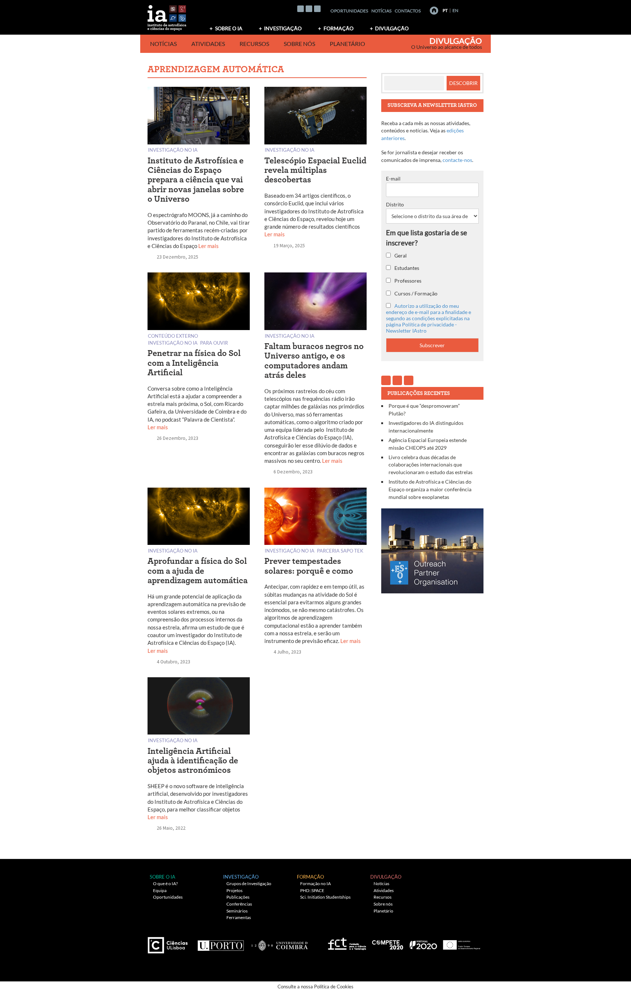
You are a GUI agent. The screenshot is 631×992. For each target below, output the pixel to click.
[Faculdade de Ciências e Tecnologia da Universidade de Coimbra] (279, 943)
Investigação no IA (173, 149)
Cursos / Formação (415, 293)
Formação (338, 28)
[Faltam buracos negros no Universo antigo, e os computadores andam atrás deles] (315, 302)
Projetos (234, 890)
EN (455, 10)
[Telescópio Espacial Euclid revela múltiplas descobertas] (315, 116)
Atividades (208, 43)
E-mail (393, 178)
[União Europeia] (460, 943)
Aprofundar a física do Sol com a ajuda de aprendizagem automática (198, 571)
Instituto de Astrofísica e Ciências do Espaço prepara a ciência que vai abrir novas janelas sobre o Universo (196, 180)
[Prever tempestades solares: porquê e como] (315, 517)
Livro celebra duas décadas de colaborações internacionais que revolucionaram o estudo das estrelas (431, 464)
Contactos (408, 10)
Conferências (239, 904)
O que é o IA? (165, 883)
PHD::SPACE (312, 890)
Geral (400, 255)
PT (445, 10)
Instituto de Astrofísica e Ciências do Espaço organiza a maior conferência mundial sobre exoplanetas (430, 489)
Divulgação (392, 28)
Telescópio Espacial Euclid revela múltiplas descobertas (315, 170)
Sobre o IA (228, 28)
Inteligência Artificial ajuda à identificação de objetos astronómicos (193, 761)
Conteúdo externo (173, 335)
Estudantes (406, 268)
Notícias (381, 10)
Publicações (237, 897)
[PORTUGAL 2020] (423, 943)
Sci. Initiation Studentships (325, 897)
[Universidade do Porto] (220, 943)
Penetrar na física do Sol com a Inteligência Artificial (194, 363)
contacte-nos (457, 160)
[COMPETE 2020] (388, 943)
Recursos (254, 43)
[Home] (434, 11)
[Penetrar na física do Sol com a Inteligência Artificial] (199, 302)
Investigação (283, 28)
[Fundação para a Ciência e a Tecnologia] (346, 943)
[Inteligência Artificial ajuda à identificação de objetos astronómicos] (199, 707)
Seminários (237, 911)
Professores (407, 281)
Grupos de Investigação (248, 883)
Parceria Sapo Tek (340, 550)
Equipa (160, 890)
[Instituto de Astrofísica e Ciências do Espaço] (167, 15)
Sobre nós (299, 43)
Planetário (347, 43)
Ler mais (208, 246)
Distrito (395, 204)
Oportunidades (349, 10)
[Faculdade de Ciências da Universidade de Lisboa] (169, 943)
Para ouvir (214, 342)
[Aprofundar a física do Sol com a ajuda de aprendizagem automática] (199, 517)
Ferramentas (238, 917)
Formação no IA (315, 883)
